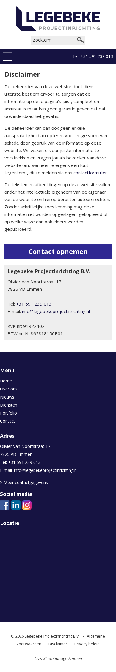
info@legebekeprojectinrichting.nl (56, 311)
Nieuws (7, 397)
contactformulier (90, 172)
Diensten (8, 405)
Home (6, 381)
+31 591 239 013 (97, 56)
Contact (7, 421)
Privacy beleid (87, 643)
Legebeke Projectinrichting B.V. (52, 636)
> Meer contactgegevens (24, 482)
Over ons (9, 389)
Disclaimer (57, 643)
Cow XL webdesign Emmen (58, 658)
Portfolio (8, 413)
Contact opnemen (58, 251)
